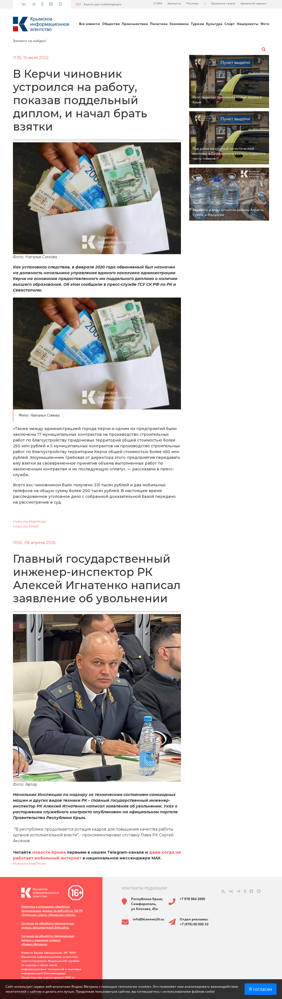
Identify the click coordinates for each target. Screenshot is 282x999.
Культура (214, 23)
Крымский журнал (253, 3)
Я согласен (260, 989)
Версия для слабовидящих (102, 4)
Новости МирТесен (29, 521)
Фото (265, 23)
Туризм (197, 23)
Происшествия (135, 23)
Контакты (174, 3)
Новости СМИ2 (26, 526)
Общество (111, 23)
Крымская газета (223, 3)
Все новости (89, 23)
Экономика (179, 23)
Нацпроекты (247, 23)
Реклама (192, 3)
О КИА (157, 3)
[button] (263, 49)
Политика (158, 23)
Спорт (229, 23)
